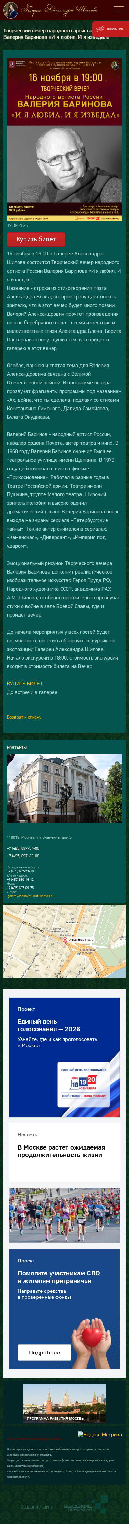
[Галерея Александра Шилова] (64, 10)
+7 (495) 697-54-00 (23, 848)
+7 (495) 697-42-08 (23, 856)
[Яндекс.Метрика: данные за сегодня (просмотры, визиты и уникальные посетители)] (100, 1434)
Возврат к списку (24, 717)
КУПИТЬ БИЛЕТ (25, 683)
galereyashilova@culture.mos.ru (30, 896)
